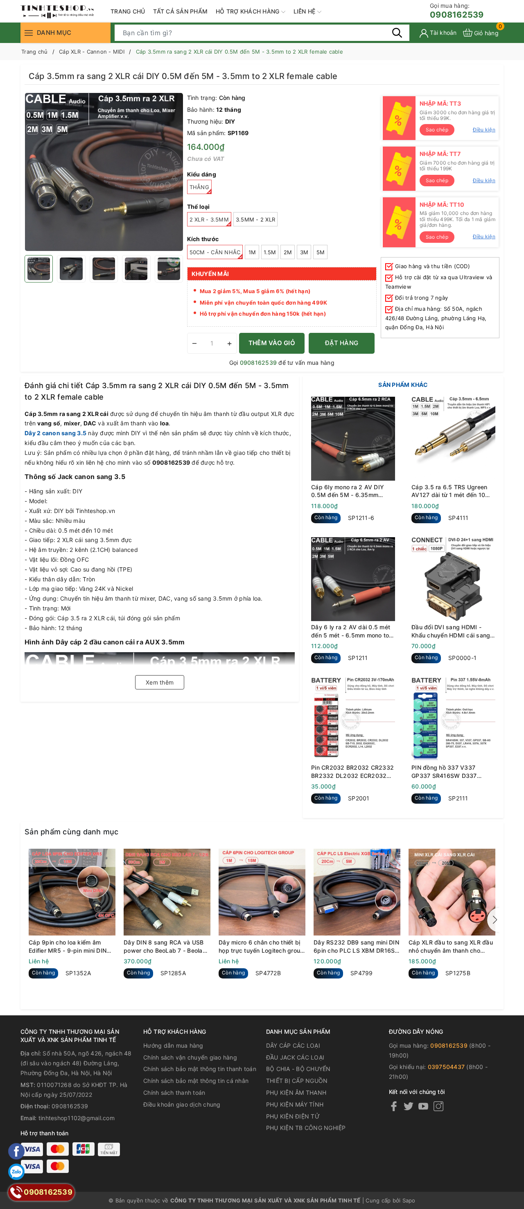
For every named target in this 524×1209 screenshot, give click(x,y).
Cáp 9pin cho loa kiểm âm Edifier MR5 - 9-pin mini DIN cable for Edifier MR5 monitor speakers (69, 946)
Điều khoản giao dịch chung (182, 1104)
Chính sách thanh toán (174, 1092)
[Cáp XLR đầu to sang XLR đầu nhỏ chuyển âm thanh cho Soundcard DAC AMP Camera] (452, 892)
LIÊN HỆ (305, 11)
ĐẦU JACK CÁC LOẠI (295, 1057)
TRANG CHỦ (128, 11)
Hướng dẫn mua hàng (173, 1045)
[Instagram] (438, 1106)
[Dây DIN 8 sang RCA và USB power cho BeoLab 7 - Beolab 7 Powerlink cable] (167, 892)
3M (304, 252)
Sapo (409, 1200)
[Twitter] (408, 1106)
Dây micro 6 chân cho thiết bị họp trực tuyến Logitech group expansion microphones (261, 946)
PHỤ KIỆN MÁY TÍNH (294, 1104)
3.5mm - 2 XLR (255, 219)
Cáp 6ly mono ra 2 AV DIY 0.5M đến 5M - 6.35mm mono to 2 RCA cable (347, 491)
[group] (104, 172)
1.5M (270, 252)
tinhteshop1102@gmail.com (76, 1117)
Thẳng (199, 187)
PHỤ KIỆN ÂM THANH (296, 1092)
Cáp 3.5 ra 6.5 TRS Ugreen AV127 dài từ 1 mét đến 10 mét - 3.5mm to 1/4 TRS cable (453, 491)
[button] (493, 920)
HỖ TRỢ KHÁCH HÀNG (248, 11)
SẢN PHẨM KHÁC (403, 384)
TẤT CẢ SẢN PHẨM (180, 11)
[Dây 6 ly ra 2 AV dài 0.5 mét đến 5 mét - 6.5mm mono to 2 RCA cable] (353, 579)
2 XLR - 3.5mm (209, 219)
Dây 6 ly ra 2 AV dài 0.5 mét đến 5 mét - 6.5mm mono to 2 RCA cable (353, 631)
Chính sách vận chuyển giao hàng (190, 1057)
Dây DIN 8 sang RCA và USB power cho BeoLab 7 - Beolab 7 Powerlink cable (165, 946)
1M (252, 252)
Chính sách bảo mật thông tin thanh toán (199, 1068)
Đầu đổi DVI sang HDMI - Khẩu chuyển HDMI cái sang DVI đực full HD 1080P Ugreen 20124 (450, 631)
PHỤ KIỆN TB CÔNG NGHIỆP (306, 1127)
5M (320, 252)
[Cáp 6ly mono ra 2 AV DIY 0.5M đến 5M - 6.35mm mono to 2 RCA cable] (353, 439)
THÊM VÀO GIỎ (271, 343)
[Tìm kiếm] (397, 32)
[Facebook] (394, 1106)
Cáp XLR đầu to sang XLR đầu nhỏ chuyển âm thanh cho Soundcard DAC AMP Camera (451, 946)
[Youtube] (423, 1106)
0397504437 (446, 1066)
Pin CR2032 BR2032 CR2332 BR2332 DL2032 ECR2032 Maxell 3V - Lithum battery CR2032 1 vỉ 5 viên (352, 772)
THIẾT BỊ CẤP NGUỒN (297, 1080)
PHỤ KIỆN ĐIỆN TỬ (293, 1116)
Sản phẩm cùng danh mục (72, 831)
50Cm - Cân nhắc (215, 252)
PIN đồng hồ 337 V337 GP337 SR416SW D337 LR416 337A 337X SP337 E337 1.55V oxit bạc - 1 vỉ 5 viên (450, 772)
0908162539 (457, 11)
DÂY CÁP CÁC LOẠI (293, 1045)
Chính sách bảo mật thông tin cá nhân (195, 1080)
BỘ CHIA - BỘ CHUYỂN (298, 1068)
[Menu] (29, 32)
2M (288, 252)
